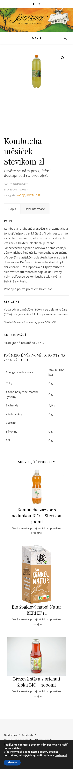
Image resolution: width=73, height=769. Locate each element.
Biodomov (11, 735)
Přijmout (12, 762)
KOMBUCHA (33, 195)
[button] (62, 58)
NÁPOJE (21, 195)
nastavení (61, 755)
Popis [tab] (12, 209)
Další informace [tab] (35, 209)
